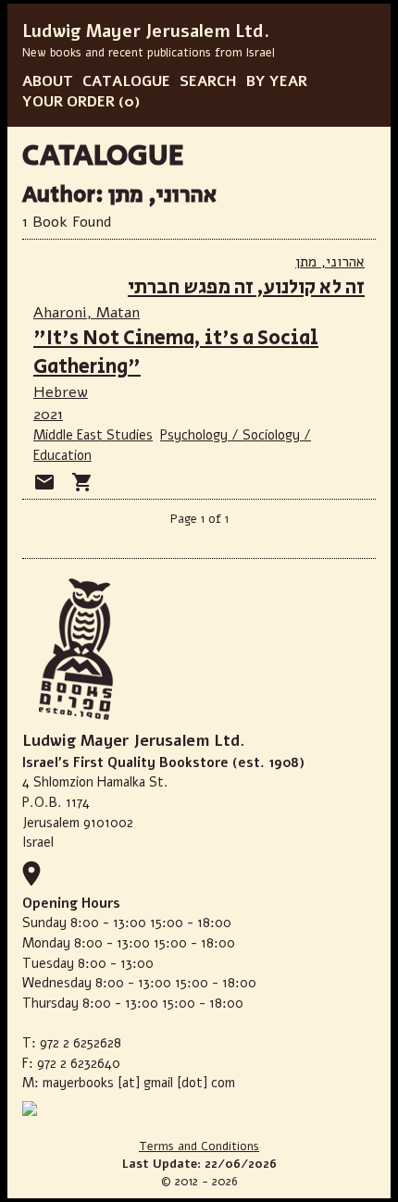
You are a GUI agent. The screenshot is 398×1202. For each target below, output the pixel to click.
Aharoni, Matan (86, 313)
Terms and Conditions (199, 1146)
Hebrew (60, 392)
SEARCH (208, 81)
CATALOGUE (126, 81)
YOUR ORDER (68, 102)
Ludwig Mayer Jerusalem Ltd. (145, 31)
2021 (48, 414)
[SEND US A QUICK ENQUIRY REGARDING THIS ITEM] (44, 482)
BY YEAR (276, 81)
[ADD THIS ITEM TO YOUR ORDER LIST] (82, 482)
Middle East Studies (93, 435)
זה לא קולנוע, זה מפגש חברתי (246, 287)
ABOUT (47, 81)
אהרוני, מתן (330, 262)
